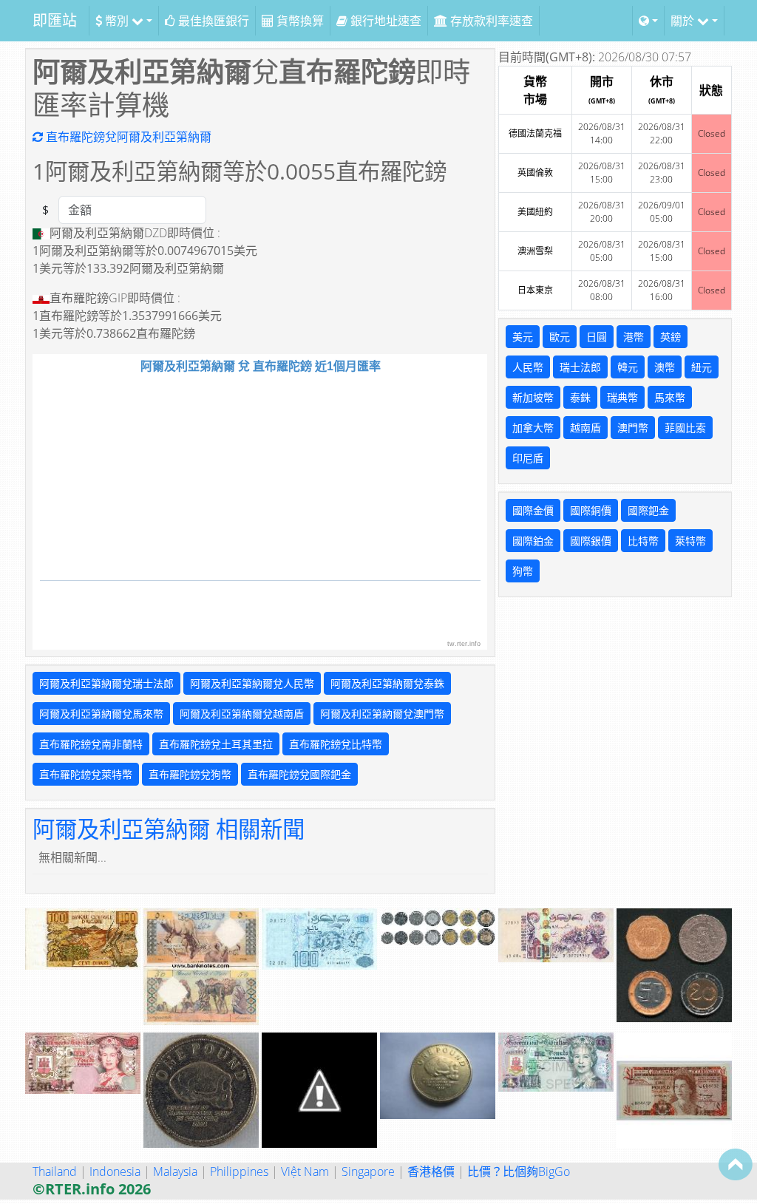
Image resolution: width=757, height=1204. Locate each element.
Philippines (239, 1171)
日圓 (596, 337)
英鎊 (670, 337)
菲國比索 (685, 428)
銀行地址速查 (384, 21)
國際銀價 (590, 541)
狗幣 (522, 571)
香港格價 (431, 1171)
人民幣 (527, 367)
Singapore (368, 1171)
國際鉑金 (533, 541)
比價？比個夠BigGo (518, 1171)
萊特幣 (690, 541)
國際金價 (533, 510)
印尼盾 (527, 458)
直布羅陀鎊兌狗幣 (190, 774)
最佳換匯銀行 (212, 21)
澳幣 (664, 367)
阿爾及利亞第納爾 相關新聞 (169, 828)
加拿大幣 (533, 428)
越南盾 (585, 428)
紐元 (701, 367)
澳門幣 (632, 428)
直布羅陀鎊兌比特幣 (335, 744)
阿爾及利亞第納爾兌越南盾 (242, 714)
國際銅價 (590, 510)
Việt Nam (305, 1171)
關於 (684, 21)
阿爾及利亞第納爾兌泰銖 (387, 683)
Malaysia (175, 1171)
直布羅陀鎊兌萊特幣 (85, 774)
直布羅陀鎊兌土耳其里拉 (216, 744)
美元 (522, 337)
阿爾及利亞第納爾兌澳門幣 (382, 714)
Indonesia (114, 1171)
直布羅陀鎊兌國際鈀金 (299, 774)
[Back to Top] (735, 1164)
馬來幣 (669, 397)
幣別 (117, 21)
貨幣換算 (299, 21)
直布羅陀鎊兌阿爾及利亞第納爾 (127, 137)
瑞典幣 (622, 397)
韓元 (627, 367)
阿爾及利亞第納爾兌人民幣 (252, 683)
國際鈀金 (648, 510)
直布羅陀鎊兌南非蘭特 (91, 744)
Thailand (55, 1171)
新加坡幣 (533, 397)
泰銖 (580, 397)
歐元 (559, 337)
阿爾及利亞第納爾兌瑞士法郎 (106, 683)
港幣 (633, 337)
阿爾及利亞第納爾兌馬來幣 (101, 714)
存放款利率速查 (490, 21)
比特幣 (643, 541)
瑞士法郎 (580, 367)
